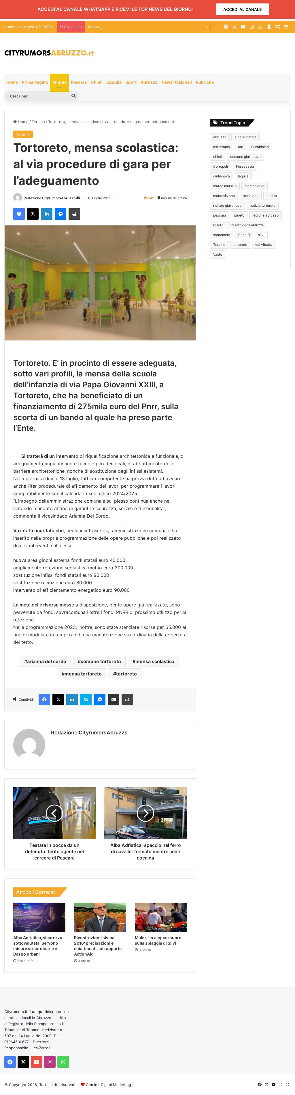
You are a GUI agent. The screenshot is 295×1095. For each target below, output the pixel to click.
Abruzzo (149, 82)
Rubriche (205, 82)
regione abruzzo (265, 215)
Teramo (59, 82)
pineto (239, 215)
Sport (131, 82)
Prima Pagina (35, 82)
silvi (261, 235)
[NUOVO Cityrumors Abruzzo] (49, 53)
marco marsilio (225, 186)
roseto (218, 225)
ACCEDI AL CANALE (242, 9)
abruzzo (219, 137)
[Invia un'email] (78, 198)
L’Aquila (114, 82)
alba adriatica (245, 137)
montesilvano (224, 196)
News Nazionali (177, 82)
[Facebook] (19, 214)
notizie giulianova (227, 205)
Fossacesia (245, 166)
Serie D (244, 235)
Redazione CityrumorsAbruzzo (49, 198)
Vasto (217, 254)
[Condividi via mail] (113, 699)
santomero (221, 235)
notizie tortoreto (262, 205)
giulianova (221, 176)
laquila (243, 176)
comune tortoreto (101, 661)
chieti (217, 156)
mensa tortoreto (83, 674)
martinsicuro (254, 186)
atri (240, 147)
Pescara (79, 82)
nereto (271, 196)
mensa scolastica (154, 661)
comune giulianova (245, 156)
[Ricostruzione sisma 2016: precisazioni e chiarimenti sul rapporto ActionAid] (100, 917)
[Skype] (86, 699)
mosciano (250, 196)
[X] (33, 214)
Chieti (97, 82)
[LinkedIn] (46, 214)
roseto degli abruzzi (247, 225)
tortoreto (126, 674)
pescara (219, 215)
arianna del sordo (46, 661)
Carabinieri (260, 147)
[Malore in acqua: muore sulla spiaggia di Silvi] (161, 917)
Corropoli (220, 166)
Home (12, 82)
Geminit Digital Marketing (108, 1084)
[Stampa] (74, 214)
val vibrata (263, 244)
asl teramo (221, 147)
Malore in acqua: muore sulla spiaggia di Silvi (128, 26)
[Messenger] (60, 214)
